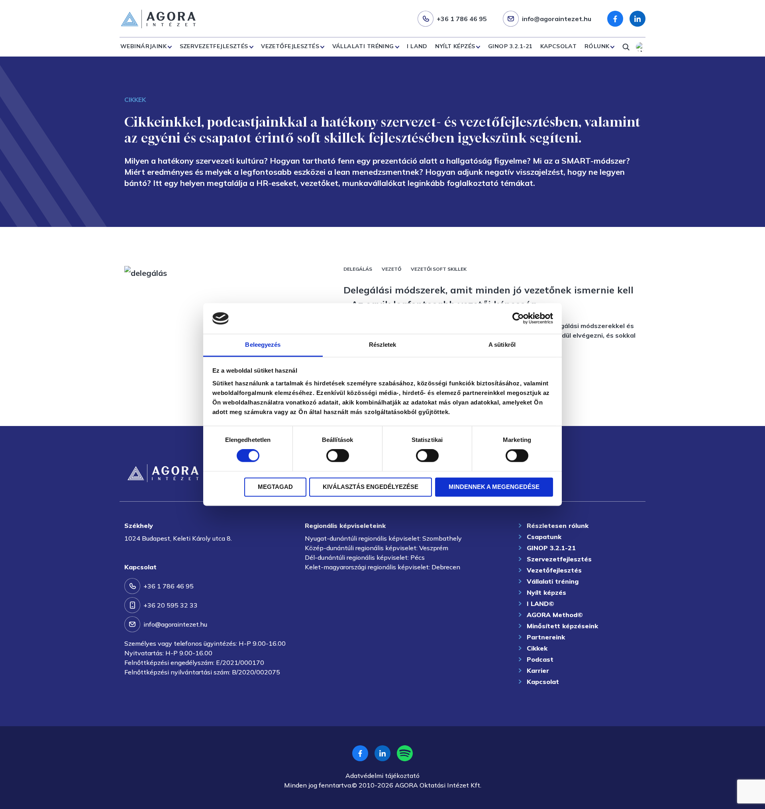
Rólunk (597, 46)
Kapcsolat (558, 46)
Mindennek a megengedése (494, 486)
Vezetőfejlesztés (290, 46)
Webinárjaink (143, 46)
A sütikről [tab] (502, 344)
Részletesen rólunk (557, 526)
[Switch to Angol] (640, 47)
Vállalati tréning (363, 46)
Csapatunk (544, 537)
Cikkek (537, 648)
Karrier (538, 670)
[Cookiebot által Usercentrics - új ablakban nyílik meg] (518, 318)
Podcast (540, 659)
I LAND (417, 46)
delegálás (357, 269)
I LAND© (540, 604)
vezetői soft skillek (439, 269)
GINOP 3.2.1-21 (510, 46)
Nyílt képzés (455, 46)
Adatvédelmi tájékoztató (382, 776)
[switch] (337, 455)
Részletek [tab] (382, 344)
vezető (391, 269)
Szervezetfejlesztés (214, 46)
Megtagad (275, 486)
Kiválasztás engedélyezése (370, 486)
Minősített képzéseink (562, 626)
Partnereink (546, 637)
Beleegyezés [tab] (262, 344)
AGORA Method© (555, 615)
